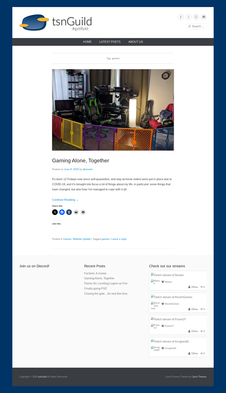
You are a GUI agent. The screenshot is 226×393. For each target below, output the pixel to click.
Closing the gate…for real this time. (106, 293)
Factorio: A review (95, 273)
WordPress (196, 17)
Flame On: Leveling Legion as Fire (105, 283)
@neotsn (88, 169)
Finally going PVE (95, 288)
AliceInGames (172, 304)
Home (87, 41)
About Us (135, 41)
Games (67, 239)
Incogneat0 (170, 348)
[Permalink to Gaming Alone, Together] (113, 110)
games (105, 239)
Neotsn (168, 281)
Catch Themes (199, 376)
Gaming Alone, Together (80, 160)
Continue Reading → (65, 199)
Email (204, 17)
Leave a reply (119, 239)
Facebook (181, 17)
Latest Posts (110, 41)
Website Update (82, 239)
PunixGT (169, 326)
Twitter (188, 17)
